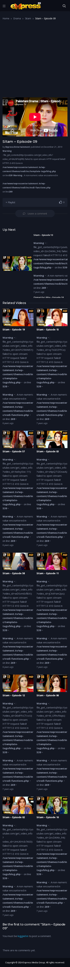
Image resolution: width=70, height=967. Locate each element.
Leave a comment (37, 213)
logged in (23, 936)
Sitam (28, 18)
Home (6, 18)
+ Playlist (10, 202)
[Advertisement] (35, 60)
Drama (17, 18)
